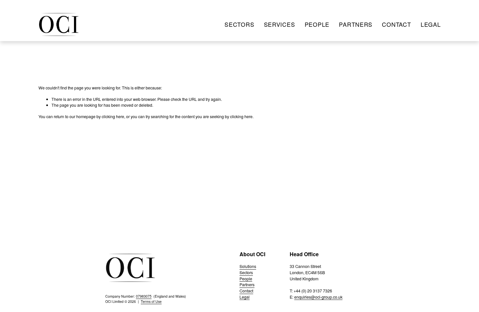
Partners (247, 285)
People (246, 279)
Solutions (248, 266)
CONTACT (396, 24)
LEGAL (431, 24)
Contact (246, 291)
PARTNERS (355, 24)
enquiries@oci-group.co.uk (318, 297)
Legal (245, 297)
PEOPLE (317, 24)
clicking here (113, 116)
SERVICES (279, 24)
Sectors (246, 272)
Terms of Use (151, 301)
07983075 (144, 296)
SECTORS (239, 24)
